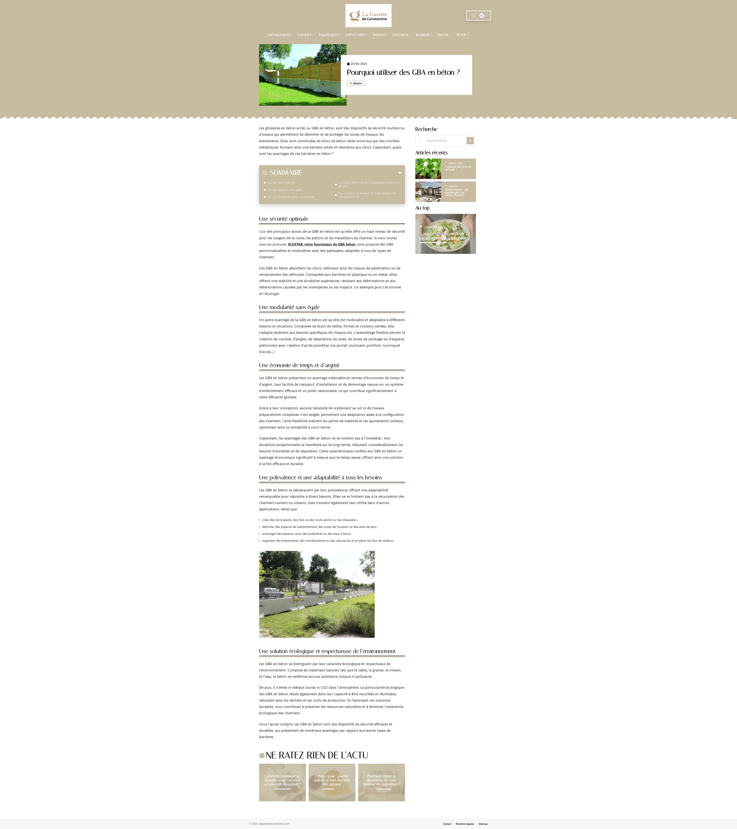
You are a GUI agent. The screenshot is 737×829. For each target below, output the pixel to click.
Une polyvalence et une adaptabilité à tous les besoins (368, 184)
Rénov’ (358, 83)
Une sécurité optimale (282, 182)
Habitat (453, 186)
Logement (431, 227)
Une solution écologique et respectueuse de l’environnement (367, 195)
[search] (473, 16)
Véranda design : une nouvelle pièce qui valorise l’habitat (456, 192)
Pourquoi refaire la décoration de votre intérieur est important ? (381, 780)
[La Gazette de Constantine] (368, 15)
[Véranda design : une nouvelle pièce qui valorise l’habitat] (428, 191)
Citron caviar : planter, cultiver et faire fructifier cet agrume (332, 780)
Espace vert (455, 163)
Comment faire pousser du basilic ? (458, 168)
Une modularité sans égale (285, 190)
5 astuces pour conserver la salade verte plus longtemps (444, 236)
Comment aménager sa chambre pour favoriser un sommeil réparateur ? (282, 780)
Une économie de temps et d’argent (291, 197)
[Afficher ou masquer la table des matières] (352, 173)
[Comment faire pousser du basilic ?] (428, 169)
